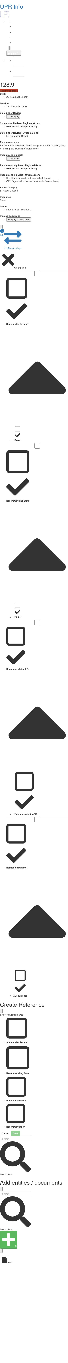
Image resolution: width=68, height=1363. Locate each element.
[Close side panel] (1, 227)
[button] (2, 233)
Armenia (15, 158)
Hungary (15, 116)
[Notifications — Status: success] (9, 48)
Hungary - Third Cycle (19, 219)
